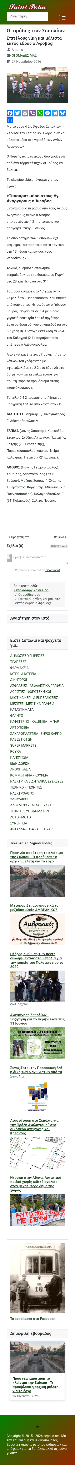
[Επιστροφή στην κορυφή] (68, 1458)
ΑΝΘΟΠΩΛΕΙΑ (20, 769)
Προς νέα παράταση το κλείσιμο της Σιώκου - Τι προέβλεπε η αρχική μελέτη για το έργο (36, 857)
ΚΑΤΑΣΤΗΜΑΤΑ (22, 710)
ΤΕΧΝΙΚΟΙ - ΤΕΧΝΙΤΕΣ (26, 787)
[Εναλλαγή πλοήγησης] (63, 18)
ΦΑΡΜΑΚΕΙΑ (19, 668)
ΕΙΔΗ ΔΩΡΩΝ (20, 764)
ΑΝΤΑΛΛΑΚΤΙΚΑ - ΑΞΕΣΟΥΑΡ (31, 829)
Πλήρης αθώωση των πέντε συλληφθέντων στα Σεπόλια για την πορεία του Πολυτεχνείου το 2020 (36, 960)
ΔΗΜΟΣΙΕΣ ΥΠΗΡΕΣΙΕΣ (27, 656)
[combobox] (27, 16)
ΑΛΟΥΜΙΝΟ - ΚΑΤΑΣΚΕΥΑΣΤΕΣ (32, 805)
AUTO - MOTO (20, 817)
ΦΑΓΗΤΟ (16, 716)
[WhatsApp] (40, 113)
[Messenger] (47, 113)
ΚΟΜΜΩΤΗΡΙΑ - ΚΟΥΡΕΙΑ (29, 775)
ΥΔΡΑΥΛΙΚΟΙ (19, 799)
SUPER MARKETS (23, 745)
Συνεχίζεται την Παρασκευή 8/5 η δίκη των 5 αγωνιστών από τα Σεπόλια (36, 1072)
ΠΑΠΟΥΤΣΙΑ (19, 757)
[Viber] (32, 113)
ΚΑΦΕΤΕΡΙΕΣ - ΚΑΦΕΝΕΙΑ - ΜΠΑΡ (34, 722)
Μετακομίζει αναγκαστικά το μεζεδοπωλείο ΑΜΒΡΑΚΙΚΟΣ (34, 907)
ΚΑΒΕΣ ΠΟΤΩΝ (21, 739)
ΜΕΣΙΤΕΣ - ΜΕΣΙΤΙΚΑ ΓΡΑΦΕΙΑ (32, 704)
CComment (52, 570)
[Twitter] (17, 113)
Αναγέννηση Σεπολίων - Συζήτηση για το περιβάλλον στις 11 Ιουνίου (37, 1019)
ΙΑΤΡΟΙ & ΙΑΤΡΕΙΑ (23, 674)
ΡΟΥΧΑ (15, 751)
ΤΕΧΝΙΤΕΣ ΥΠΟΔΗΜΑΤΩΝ (29, 811)
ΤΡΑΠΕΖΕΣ (18, 662)
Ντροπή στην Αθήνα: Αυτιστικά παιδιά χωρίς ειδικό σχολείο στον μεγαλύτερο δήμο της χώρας (35, 1183)
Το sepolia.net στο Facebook (33, 1319)
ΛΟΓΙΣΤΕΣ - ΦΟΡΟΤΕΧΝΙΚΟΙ (30, 692)
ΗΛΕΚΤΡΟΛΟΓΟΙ (22, 793)
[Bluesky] (62, 113)
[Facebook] (10, 113)
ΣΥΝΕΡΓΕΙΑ (18, 823)
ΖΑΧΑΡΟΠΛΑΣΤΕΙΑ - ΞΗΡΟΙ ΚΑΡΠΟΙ (36, 734)
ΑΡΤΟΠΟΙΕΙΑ (19, 728)
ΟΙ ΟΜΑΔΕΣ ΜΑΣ (24, 55)
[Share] (10, 120)
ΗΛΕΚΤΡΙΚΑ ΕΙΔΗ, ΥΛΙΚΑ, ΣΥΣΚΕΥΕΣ (36, 781)
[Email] (25, 113)
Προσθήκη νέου (59, 545)
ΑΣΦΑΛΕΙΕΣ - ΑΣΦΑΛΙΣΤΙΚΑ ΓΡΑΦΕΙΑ (37, 686)
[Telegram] (55, 113)
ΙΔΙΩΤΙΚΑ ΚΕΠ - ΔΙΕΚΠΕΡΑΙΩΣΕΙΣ (34, 698)
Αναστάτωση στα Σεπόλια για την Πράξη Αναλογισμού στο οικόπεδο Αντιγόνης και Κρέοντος (34, 1126)
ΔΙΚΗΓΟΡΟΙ (18, 680)
